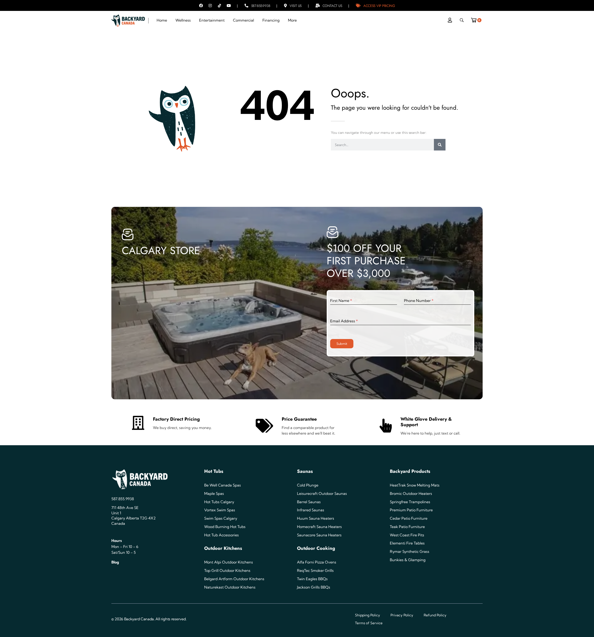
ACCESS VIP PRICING (379, 5)
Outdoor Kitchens (223, 548)
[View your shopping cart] (475, 19)
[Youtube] (229, 5)
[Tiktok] (219, 5)
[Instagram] (210, 5)
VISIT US (295, 5)
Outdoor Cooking (316, 548)
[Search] (440, 144)
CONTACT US (332, 5)
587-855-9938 (260, 5)
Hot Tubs (213, 471)
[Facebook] (201, 5)
